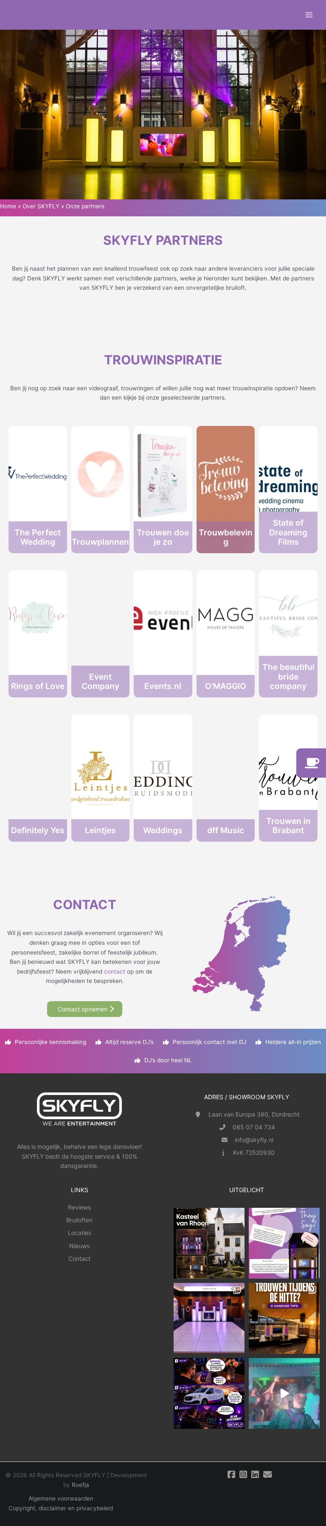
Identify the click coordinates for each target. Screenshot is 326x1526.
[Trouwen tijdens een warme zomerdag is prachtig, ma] (284, 1318)
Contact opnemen (82, 1009)
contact (114, 971)
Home (8, 206)
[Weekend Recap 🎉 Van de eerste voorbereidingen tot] (284, 1393)
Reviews (79, 1207)
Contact (79, 1258)
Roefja (80, 1484)
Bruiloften (79, 1220)
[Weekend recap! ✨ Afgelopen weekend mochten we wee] (209, 1318)
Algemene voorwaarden (60, 1498)
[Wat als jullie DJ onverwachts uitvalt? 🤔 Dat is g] (209, 1393)
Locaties (79, 1232)
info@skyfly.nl (254, 1139)
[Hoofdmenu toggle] (309, 15)
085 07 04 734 (254, 1127)
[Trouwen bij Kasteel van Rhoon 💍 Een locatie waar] (209, 1243)
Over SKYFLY (40, 206)
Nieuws (79, 1245)
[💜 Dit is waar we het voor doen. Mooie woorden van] (284, 1243)
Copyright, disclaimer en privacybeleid (60, 1508)
